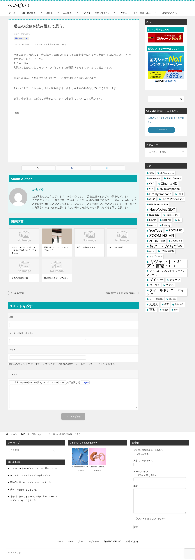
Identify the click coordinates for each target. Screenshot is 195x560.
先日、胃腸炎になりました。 (89, 247)
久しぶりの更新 (116, 247)
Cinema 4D (169, 183)
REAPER (152, 220)
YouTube (155, 230)
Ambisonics (154, 178)
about (70, 541)
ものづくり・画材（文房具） (96, 13)
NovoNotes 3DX (162, 209)
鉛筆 (176, 310)
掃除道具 (172, 299)
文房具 (153, 304)
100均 (151, 173)
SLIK (179, 220)
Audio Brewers (174, 178)
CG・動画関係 (28, 13)
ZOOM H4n (157, 241)
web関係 (67, 13)
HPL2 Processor (172, 199)
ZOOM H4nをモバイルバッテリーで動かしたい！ (34, 468)
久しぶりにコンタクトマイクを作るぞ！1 (30, 475)
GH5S (152, 199)
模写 (166, 304)
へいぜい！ (19, 5)
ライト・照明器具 (156, 299)
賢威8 (165, 309)
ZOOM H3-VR (161, 235)
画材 (152, 310)
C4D (151, 183)
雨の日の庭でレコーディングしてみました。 (31, 482)
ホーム (12, 13)
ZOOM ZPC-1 (176, 241)
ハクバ (170, 285)
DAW (151, 189)
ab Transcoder (167, 173)
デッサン (175, 279)
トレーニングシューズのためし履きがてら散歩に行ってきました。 (24, 250)
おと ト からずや (166, 246)
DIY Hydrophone (160, 194)
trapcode (152, 225)
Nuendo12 (154, 215)
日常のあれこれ (169, 13)
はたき (151, 251)
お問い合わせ (131, 541)
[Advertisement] (73, 136)
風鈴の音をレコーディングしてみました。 (56, 248)
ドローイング (154, 285)
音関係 (49, 13)
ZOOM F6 (175, 230)
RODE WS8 (166, 220)
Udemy (166, 225)
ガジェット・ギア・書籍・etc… (136, 13)
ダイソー (156, 280)
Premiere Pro (172, 215)
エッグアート (155, 256)
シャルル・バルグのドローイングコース (166, 272)
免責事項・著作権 (112, 541)
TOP (17, 434)
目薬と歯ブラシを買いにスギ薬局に (120, 293)
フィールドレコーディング (165, 292)
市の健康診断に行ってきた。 (56, 278)
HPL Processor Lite (158, 204)
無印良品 (179, 304)
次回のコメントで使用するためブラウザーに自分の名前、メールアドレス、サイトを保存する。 (64, 364)
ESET (180, 194)
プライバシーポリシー (88, 541)
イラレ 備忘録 (167, 251)
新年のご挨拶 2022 (20, 278)
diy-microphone (170, 188)
